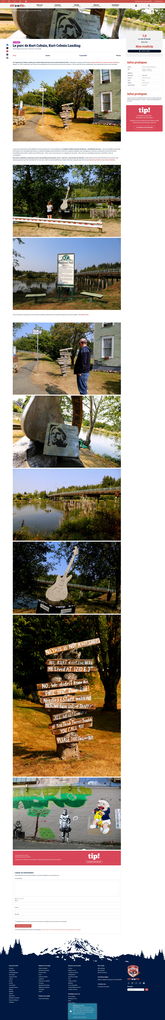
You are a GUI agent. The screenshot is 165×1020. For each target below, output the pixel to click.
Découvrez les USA (12, 10)
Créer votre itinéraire (44, 998)
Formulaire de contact (103, 986)
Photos (118, 55)
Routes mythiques (13, 1000)
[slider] (20, 898)
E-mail (17, 907)
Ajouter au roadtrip (145, 51)
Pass (69, 979)
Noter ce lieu (144, 42)
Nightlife (11, 991)
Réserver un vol (72, 970)
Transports (41, 989)
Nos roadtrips (71, 996)
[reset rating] (15, 898)
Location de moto (72, 989)
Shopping (11, 1002)
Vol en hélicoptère (72, 985)
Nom (16, 900)
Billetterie (70, 983)
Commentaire (19, 878)
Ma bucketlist (101, 970)
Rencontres (12, 995)
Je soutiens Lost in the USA (94, 862)
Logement (41, 979)
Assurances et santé (44, 970)
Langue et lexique (43, 976)
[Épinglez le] (7, 51)
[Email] (7, 54)
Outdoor (11, 993)
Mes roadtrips (101, 968)
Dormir (48, 55)
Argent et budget (43, 968)
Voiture (40, 991)
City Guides (12, 974)
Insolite (11, 983)
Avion (40, 974)
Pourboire (41, 983)
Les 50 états (12, 985)
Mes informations (102, 972)
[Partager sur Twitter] (7, 48)
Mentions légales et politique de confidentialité (110, 979)
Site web (17, 914)
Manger (11, 989)
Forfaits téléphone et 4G (74, 987)
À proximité (83, 55)
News (69, 1000)
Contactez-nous (158, 1)
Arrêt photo (12, 970)
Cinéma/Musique (13, 972)
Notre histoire (71, 1003)
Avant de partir (42, 972)
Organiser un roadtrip (44, 981)
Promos (70, 968)
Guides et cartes (72, 981)
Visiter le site (144, 75)
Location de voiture (73, 972)
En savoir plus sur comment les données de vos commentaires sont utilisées (61, 929)
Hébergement (71, 974)
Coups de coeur (13, 976)
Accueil (5, 10)
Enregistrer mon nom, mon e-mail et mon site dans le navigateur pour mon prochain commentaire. (41, 921)
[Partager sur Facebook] (7, 45)
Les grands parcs (13, 987)
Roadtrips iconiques (14, 998)
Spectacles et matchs (44, 985)
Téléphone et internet (44, 987)
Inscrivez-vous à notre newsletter (143, 1)
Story (14, 55)
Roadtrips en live (72, 998)
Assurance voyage (73, 976)
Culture (11, 979)
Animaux (11, 968)
